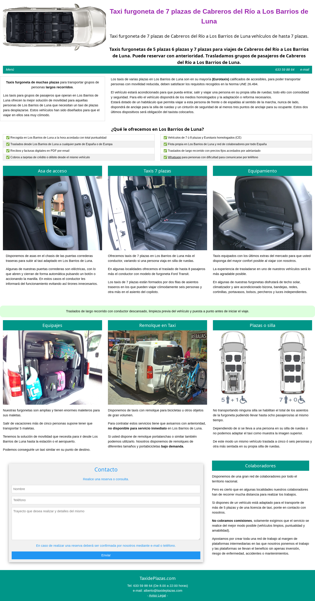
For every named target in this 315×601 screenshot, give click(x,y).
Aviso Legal (157, 595)
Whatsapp (174, 157)
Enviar (106, 555)
